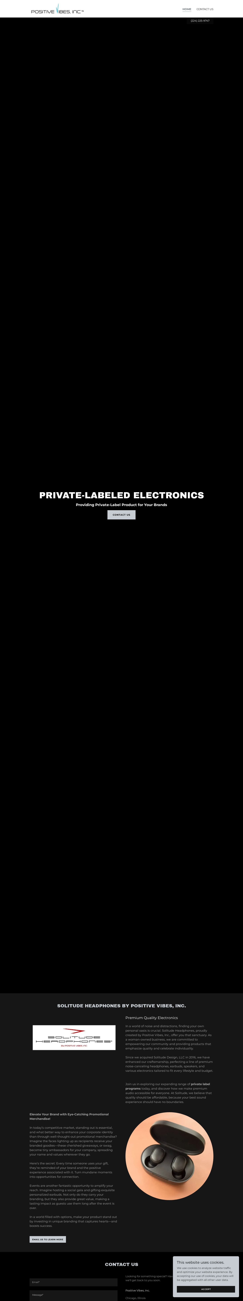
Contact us (121, 514)
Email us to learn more (47, 1239)
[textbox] (74, 1282)
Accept (206, 1289)
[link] (57, 8)
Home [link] (186, 9)
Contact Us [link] (205, 9)
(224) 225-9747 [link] (200, 20)
